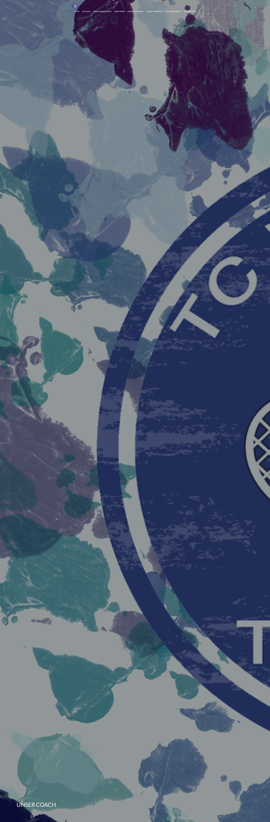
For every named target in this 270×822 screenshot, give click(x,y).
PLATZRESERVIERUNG (173, 11)
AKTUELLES (86, 11)
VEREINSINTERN (189, 11)
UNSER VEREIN (119, 11)
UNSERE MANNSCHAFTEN (102, 11)
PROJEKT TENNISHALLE (154, 11)
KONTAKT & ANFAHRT (135, 11)
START (77, 11)
